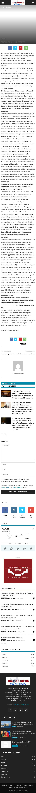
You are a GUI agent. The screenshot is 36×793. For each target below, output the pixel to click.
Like (5, 507)
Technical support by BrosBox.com (18, 787)
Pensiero (4, 407)
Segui (13, 507)
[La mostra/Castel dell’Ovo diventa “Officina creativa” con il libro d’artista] (6, 724)
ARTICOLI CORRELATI (9, 383)
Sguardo (3, 38)
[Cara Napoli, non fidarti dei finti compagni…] (6, 744)
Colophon (18, 785)
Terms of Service (17, 487)
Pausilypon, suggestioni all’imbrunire (12, 637)
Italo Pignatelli (11, 631)
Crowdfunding (5, 771)
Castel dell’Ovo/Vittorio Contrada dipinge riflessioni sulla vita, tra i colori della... (23, 733)
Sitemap (31, 785)
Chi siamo (4, 785)
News (4, 654)
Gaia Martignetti (12, 640)
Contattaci (11, 785)
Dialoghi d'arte (5, 777)
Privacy (25, 785)
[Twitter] (26, 710)
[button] (33, 2)
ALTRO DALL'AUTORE (9, 386)
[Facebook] (10, 710)
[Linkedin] (21, 710)
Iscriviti (30, 507)
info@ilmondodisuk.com (21, 705)
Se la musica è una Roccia (26, 354)
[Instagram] (15, 710)
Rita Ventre (10, 620)
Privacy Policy (5, 487)
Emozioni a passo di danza (9, 354)
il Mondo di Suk (18, 374)
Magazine (4, 774)
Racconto (5, 666)
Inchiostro (4, 609)
